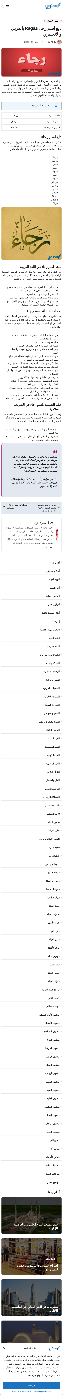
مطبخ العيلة (54, 1140)
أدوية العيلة (54, 579)
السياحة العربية (52, 704)
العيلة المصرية (53, 763)
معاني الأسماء (52, 21)
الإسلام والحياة (53, 663)
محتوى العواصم (52, 1106)
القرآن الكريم (53, 771)
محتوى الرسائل (52, 1064)
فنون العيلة (54, 939)
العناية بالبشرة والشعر (49, 721)
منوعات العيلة (53, 1173)
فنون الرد (55, 931)
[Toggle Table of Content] (55, 105)
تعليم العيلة (54, 830)
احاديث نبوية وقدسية (50, 629)
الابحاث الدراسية (52, 671)
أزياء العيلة (55, 587)
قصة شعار (55, 964)
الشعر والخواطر (52, 713)
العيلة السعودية (52, 746)
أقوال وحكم (54, 604)
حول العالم (54, 855)
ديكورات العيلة (53, 880)
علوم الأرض (54, 922)
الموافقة (31, 1385)
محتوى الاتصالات (52, 1031)
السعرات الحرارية (51, 688)
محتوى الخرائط (52, 1048)
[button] (4, 1348)
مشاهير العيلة (53, 1131)
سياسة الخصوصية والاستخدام (22, 1391)
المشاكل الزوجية (51, 797)
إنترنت (56, 621)
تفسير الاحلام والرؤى (49, 838)
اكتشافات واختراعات (49, 654)
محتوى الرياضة (52, 1073)
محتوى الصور (53, 1090)
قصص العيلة (54, 972)
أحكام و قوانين (53, 570)
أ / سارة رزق (41, 523)
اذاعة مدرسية (53, 646)
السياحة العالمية (52, 696)
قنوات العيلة (54, 981)
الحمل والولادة (53, 679)
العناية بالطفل (53, 730)
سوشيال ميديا (53, 889)
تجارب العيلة (54, 822)
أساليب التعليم (53, 596)
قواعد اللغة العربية (51, 989)
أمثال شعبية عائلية (51, 612)
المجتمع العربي (52, 788)
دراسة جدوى (53, 872)
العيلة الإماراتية (52, 738)
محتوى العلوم (53, 1098)
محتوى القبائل (53, 1115)
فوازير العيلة (54, 956)
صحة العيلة (54, 905)
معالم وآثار (54, 1148)
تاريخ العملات (53, 813)
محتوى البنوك (53, 1039)
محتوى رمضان (52, 1123)
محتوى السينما (53, 1081)
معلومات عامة (53, 1165)
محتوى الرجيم (53, 1056)
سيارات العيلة (53, 897)
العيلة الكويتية (53, 755)
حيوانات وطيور (52, 864)
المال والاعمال (53, 780)
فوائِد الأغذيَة (54, 947)
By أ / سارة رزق (49, 42)
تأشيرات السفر (52, 805)
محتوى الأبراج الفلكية (49, 1014)
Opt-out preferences (42, 1391)
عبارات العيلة (53, 914)
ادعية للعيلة (54, 637)
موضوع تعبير (53, 1182)
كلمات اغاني (54, 997)
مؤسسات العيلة (52, 1006)
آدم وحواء (55, 562)
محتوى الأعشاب (52, 1023)
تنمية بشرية (54, 847)
